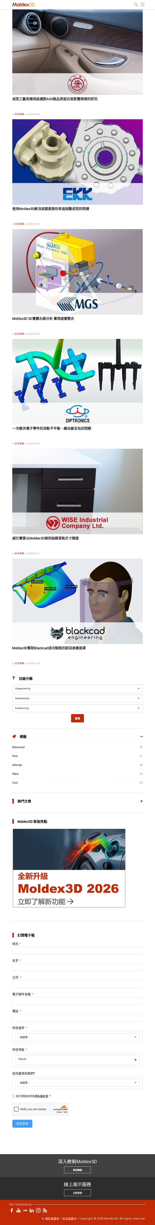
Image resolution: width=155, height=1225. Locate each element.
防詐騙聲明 (69, 1218)
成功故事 (20, 114)
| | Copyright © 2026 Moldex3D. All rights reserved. (95, 1218)
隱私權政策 (41, 1096)
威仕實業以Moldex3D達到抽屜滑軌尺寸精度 (45, 538)
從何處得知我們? (23, 1073)
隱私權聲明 (52, 1218)
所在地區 (18, 1049)
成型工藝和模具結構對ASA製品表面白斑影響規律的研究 (55, 99)
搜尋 (77, 718)
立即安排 (77, 1193)
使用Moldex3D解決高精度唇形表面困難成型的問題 (50, 209)
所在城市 (18, 1028)
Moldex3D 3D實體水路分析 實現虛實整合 (43, 319)
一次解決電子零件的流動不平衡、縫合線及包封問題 (51, 428)
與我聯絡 (77, 1170)
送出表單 (22, 1123)
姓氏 (15, 944)
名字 (15, 960)
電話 (15, 1011)
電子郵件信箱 (21, 994)
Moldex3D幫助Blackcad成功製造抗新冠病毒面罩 (49, 648)
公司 (15, 977)
